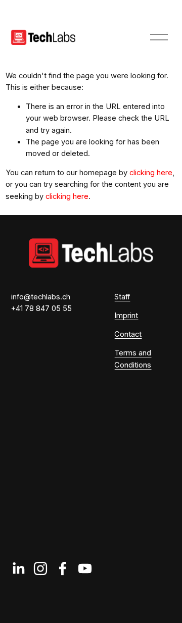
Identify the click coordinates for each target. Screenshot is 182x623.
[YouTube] (85, 568)
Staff (122, 296)
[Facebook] (63, 568)
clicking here (150, 172)
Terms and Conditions (132, 358)
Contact (128, 334)
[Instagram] (40, 568)
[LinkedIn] (18, 568)
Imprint (126, 315)
